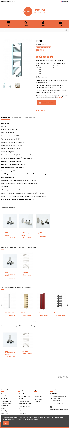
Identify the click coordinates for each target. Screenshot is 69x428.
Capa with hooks (9, 313)
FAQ (3, 408)
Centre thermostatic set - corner (9, 234)
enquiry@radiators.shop (9, 1)
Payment (5, 406)
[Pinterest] (44, 110)
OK (6, 423)
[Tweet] (39, 110)
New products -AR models (24, 397)
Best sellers (22, 394)
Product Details (17, 118)
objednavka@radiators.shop (59, 409)
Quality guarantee (8, 411)
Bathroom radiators (25, 404)
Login (37, 394)
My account (38, 396)
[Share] (36, 110)
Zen (39, 313)
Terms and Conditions (5, 395)
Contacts (5, 413)
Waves (23, 313)
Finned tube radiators (22, 410)
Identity (37, 402)
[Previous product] (65, 30)
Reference (39, 45)
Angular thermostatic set (43, 233)
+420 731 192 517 (58, 404)
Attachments (30, 118)
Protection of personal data (6, 402)
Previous (2, 305)
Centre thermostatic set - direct (26, 234)
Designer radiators (24, 401)
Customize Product (47, 103)
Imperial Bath (25, 272)
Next (67, 305)
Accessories (22, 413)
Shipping (5, 398)
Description (5, 118)
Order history (39, 399)
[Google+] (42, 110)
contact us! (60, 98)
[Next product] (66, 30)
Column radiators (24, 406)
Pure (55, 313)
